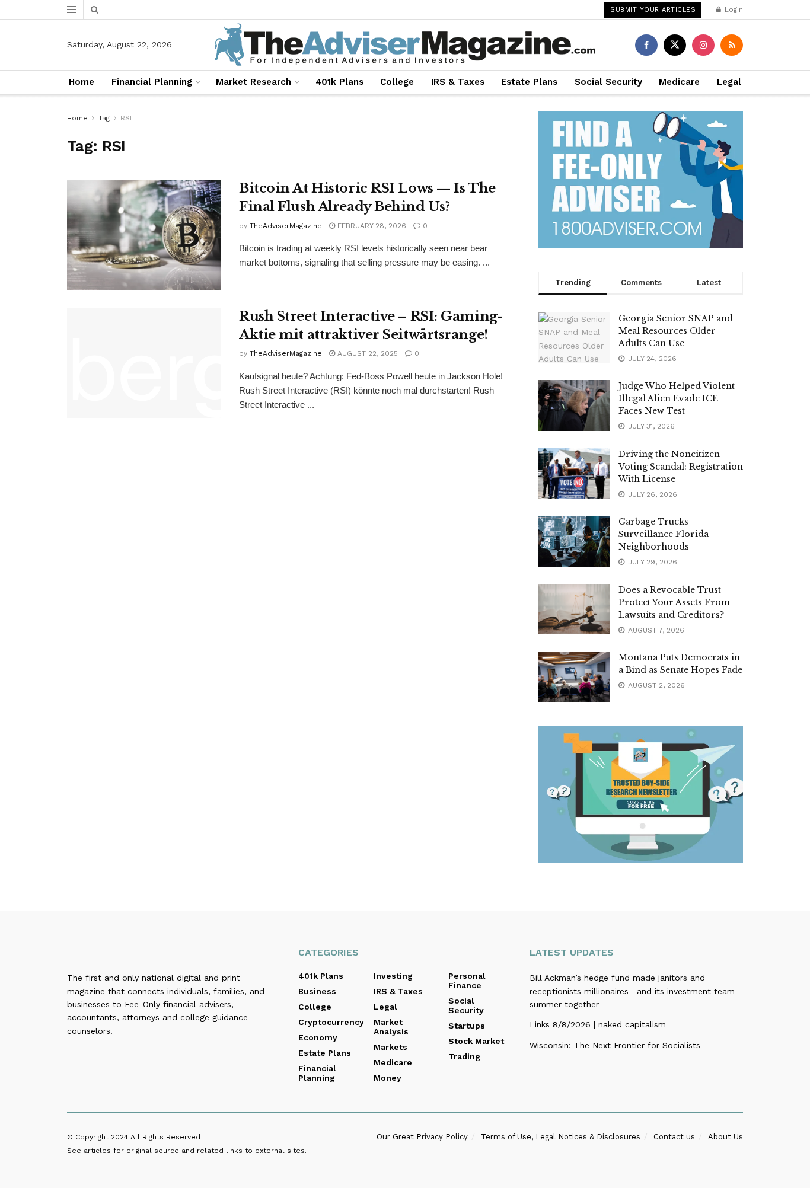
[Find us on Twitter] (675, 45)
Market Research (253, 81)
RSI (126, 118)
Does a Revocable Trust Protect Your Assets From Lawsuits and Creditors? (674, 602)
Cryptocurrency (331, 1022)
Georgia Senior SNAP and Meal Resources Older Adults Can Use (675, 331)
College (397, 81)
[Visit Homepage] (405, 45)
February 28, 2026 (370, 226)
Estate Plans (529, 81)
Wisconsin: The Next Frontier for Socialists (615, 1045)
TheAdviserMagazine (286, 226)
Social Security (608, 81)
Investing (393, 976)
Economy (317, 1037)
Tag (104, 118)
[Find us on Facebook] (646, 45)
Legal (729, 81)
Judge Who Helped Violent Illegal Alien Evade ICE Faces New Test (676, 398)
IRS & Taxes (457, 81)
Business (317, 991)
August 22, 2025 (366, 353)
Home (81, 81)
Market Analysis (391, 1026)
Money (387, 1077)
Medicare (679, 81)
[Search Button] (94, 9)
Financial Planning (151, 81)
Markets (390, 1047)
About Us (725, 1136)
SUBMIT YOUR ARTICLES (653, 10)
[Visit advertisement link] (640, 179)
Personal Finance (467, 980)
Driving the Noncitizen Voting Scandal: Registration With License (680, 466)
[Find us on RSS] (731, 45)
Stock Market (476, 1041)
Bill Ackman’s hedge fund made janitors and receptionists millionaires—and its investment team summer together (632, 991)
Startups (466, 1025)
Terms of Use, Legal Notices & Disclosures (560, 1136)
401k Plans (339, 81)
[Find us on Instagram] (703, 45)
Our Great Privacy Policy (422, 1136)
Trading (464, 1056)
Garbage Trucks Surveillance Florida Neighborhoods (663, 534)
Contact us (674, 1136)
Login (732, 9)
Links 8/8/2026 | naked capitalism (598, 1024)
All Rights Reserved (165, 1137)
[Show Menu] (71, 9)
